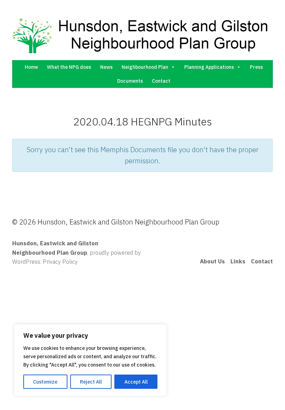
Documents (130, 81)
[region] (90, 360)
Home (31, 67)
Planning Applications (209, 67)
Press (256, 67)
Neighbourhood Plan (145, 67)
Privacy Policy (60, 261)
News (106, 67)
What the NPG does (69, 67)
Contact (161, 81)
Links (237, 261)
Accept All (136, 382)
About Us (212, 261)
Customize (45, 382)
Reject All (91, 382)
